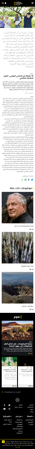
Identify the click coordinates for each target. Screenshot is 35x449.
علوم (30, 341)
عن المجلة (20, 420)
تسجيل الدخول (7, 424)
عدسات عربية (19, 407)
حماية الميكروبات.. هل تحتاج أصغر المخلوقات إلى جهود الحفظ (18, 344)
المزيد (16, 447)
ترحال (31, 412)
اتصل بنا (31, 424)
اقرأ (30, 229)
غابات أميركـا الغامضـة (27, 266)
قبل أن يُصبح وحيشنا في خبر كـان (23, 226)
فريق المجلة (19, 422)
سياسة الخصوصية (20, 432)
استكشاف (30, 407)
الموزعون (30, 422)
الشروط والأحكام (18, 429)
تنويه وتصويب (29, 420)
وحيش (31, 405)
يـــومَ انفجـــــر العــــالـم (27, 306)
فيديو (21, 405)
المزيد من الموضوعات (12, 392)
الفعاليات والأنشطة (20, 425)
